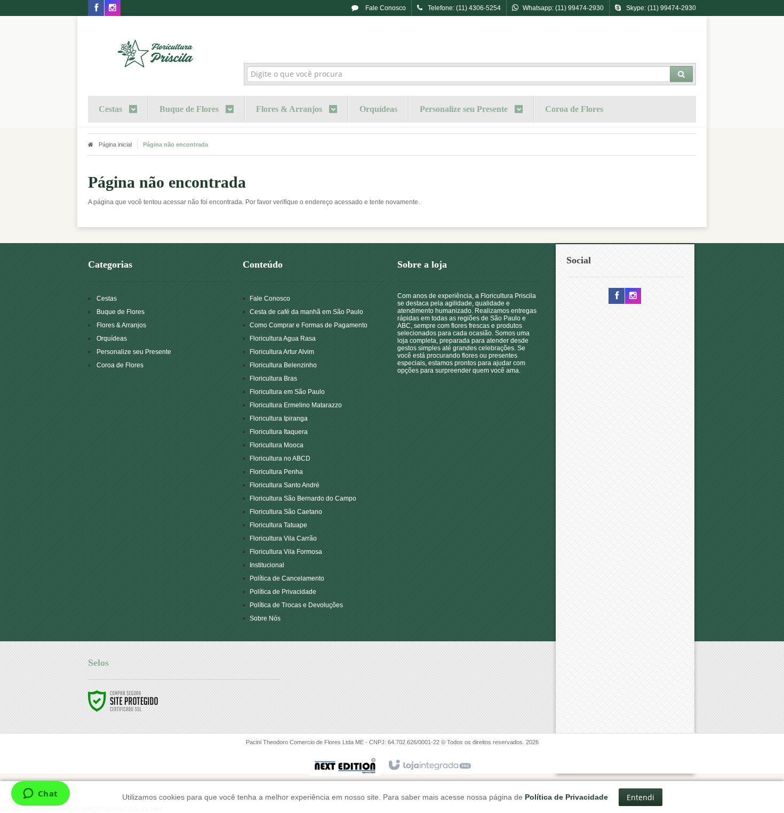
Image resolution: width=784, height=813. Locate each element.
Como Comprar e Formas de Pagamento (308, 325)
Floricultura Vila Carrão (283, 538)
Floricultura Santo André (284, 485)
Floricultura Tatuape (278, 525)
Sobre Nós (265, 618)
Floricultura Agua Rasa (283, 338)
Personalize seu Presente (134, 352)
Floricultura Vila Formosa (286, 552)
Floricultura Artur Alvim (282, 352)
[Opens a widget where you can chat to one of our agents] (40, 794)
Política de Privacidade (283, 591)
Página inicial (115, 144)
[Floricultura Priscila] (158, 51)
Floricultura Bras (273, 378)
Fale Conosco (385, 8)
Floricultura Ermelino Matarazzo (296, 405)
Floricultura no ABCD (280, 458)
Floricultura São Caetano (286, 512)
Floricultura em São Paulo (287, 392)
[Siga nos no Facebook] (96, 8)
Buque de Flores (121, 312)
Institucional (267, 565)
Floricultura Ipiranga (279, 418)
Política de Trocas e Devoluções (296, 605)
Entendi (640, 797)
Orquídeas (112, 338)
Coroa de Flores (120, 365)
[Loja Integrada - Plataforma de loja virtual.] (429, 765)
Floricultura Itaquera (279, 432)
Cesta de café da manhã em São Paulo (306, 312)
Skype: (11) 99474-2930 (661, 8)
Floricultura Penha (276, 472)
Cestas (107, 298)
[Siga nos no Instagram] (113, 8)
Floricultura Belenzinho (283, 365)
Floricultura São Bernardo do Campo (303, 498)
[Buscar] (681, 74)
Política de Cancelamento (287, 578)
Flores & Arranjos (121, 325)
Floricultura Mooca (276, 445)
